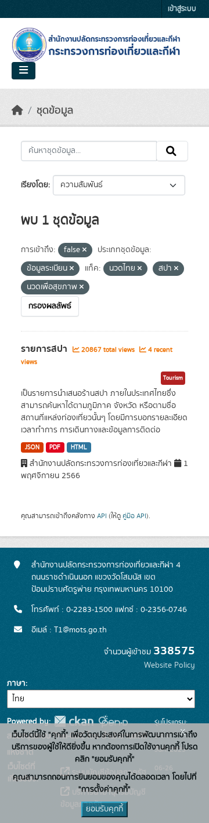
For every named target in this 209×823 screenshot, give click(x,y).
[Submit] (172, 151)
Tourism (173, 378)
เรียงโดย (34, 185)
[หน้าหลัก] (17, 110)
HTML (79, 447)
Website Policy (169, 665)
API (102, 516)
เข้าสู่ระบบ (182, 8)
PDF (54, 447)
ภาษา (16, 683)
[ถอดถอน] (84, 250)
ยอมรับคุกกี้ (104, 809)
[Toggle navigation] (23, 70)
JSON (32, 447)
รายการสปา (45, 348)
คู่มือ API (134, 516)
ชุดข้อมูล (55, 110)
